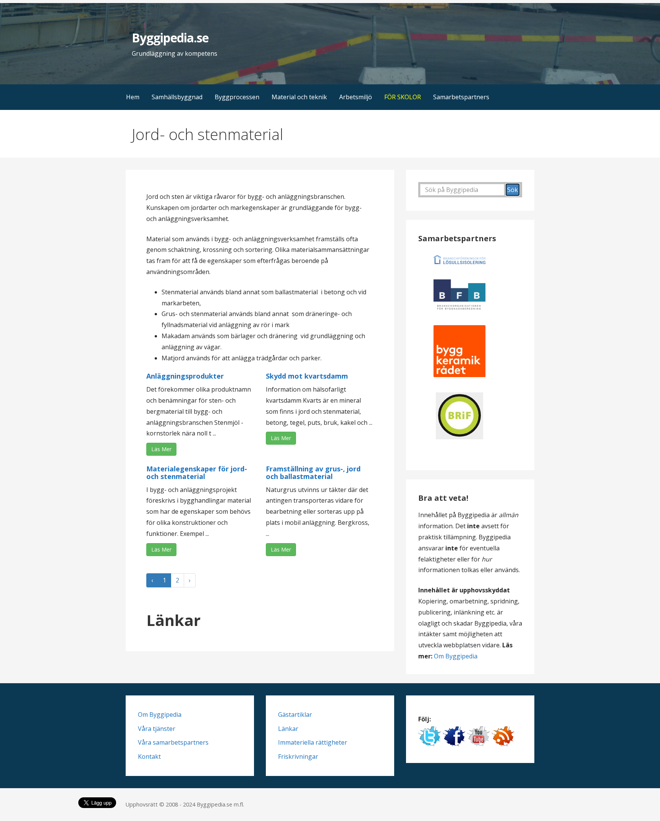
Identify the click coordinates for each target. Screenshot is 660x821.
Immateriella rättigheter (312, 742)
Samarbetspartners (461, 97)
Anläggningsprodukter (185, 376)
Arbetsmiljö (355, 97)
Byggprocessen (237, 97)
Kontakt (149, 756)
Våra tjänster (156, 728)
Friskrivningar (298, 756)
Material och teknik (299, 97)
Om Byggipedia (455, 656)
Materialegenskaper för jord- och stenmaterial (196, 472)
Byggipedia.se (170, 37)
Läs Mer (161, 449)
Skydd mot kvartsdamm (307, 376)
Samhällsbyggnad (177, 97)
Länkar (288, 728)
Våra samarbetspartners (173, 742)
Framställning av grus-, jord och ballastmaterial (313, 472)
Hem (132, 97)
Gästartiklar (295, 714)
